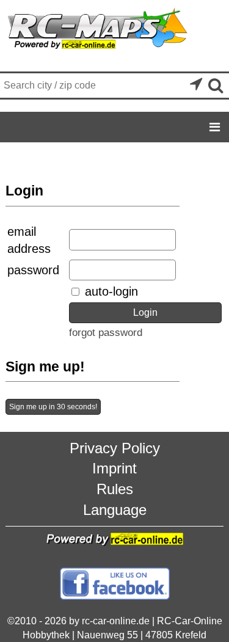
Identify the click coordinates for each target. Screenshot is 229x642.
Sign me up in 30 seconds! (53, 407)
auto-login (109, 291)
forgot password (105, 332)
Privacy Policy (115, 448)
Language (115, 510)
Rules (114, 489)
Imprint (114, 468)
